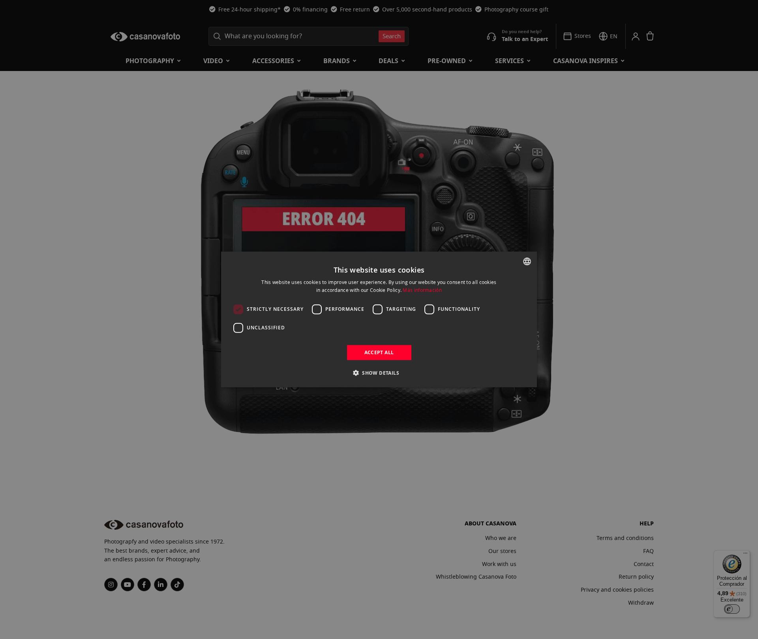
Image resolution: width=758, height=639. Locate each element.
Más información (422, 290)
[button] (379, 372)
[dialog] (379, 319)
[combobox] (527, 261)
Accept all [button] (379, 352)
